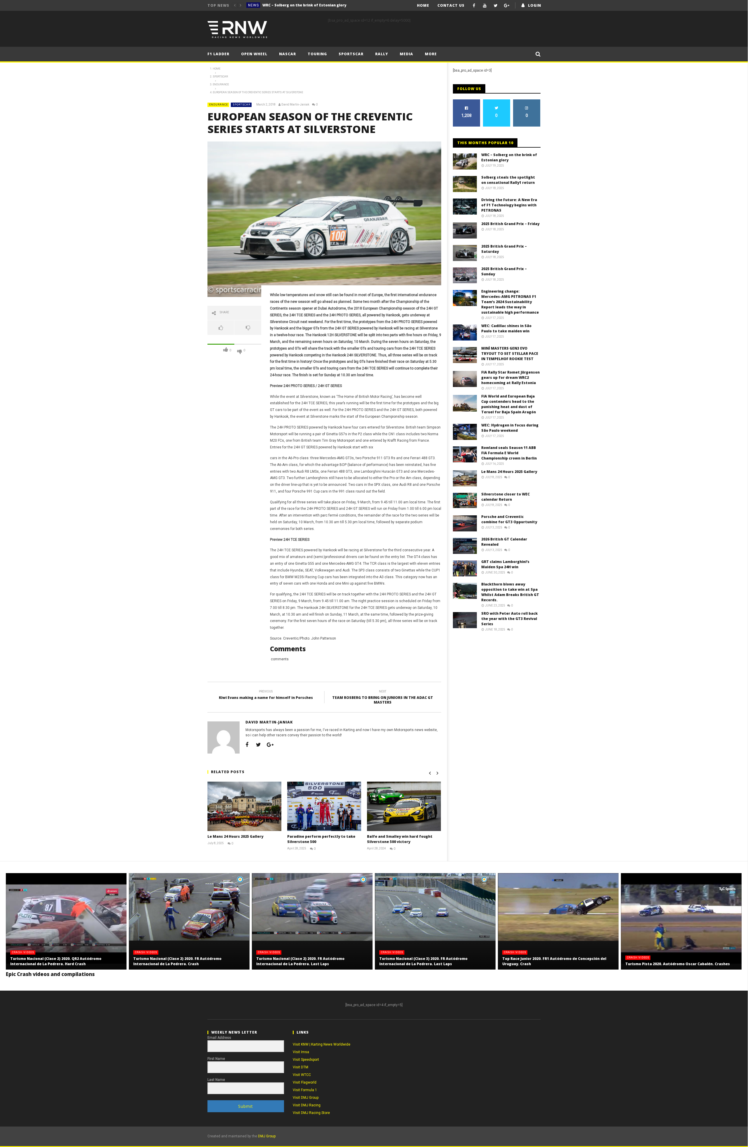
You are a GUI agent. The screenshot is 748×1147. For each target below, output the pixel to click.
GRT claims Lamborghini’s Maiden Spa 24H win (505, 564)
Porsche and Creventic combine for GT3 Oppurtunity (509, 519)
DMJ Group (267, 1136)
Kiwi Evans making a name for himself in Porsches (266, 695)
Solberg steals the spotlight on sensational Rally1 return (306, 5)
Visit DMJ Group (305, 1098)
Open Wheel (254, 53)
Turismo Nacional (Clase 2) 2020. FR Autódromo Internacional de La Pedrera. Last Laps (300, 961)
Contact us (451, 5)
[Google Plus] (506, 5)
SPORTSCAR (241, 104)
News (253, 5)
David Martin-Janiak (295, 104)
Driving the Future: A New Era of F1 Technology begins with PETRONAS (509, 205)
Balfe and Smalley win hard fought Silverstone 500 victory (399, 839)
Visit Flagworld (304, 1082)
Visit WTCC (302, 1075)
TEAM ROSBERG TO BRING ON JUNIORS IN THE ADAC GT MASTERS (382, 698)
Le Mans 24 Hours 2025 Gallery (235, 836)
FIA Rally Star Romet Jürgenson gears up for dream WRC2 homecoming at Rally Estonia (510, 377)
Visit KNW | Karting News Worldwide (321, 1044)
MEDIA (406, 53)
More (431, 53)
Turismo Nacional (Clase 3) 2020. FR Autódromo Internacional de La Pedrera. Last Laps (423, 961)
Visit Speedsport (306, 1060)
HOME (423, 5)
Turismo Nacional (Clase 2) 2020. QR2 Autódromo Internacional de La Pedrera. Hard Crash (55, 961)
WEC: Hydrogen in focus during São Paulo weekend (510, 428)
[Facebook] (474, 5)
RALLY (381, 53)
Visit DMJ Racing (307, 1105)
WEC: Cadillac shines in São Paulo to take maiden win (506, 328)
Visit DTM (300, 1067)
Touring (317, 53)
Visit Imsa (301, 1052)
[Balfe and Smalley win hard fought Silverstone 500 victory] (404, 806)
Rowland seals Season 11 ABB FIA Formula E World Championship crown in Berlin (509, 453)
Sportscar (351, 53)
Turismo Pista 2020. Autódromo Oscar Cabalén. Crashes (677, 963)
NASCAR (287, 53)
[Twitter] (495, 5)
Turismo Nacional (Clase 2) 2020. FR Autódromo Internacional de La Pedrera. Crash (177, 961)
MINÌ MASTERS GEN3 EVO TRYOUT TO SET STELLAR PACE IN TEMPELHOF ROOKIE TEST (509, 353)
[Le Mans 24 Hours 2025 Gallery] (244, 806)
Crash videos (23, 952)
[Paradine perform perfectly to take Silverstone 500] (324, 806)
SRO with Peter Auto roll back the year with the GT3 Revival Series (509, 618)
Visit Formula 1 (305, 1090)
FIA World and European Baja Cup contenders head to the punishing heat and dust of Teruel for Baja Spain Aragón (508, 404)
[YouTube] (484, 5)
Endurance (218, 104)
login (534, 5)
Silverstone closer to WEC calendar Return (505, 497)
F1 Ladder (218, 53)
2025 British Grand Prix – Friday (510, 223)
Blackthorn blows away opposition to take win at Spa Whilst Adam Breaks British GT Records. (510, 592)
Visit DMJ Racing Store (311, 1113)
